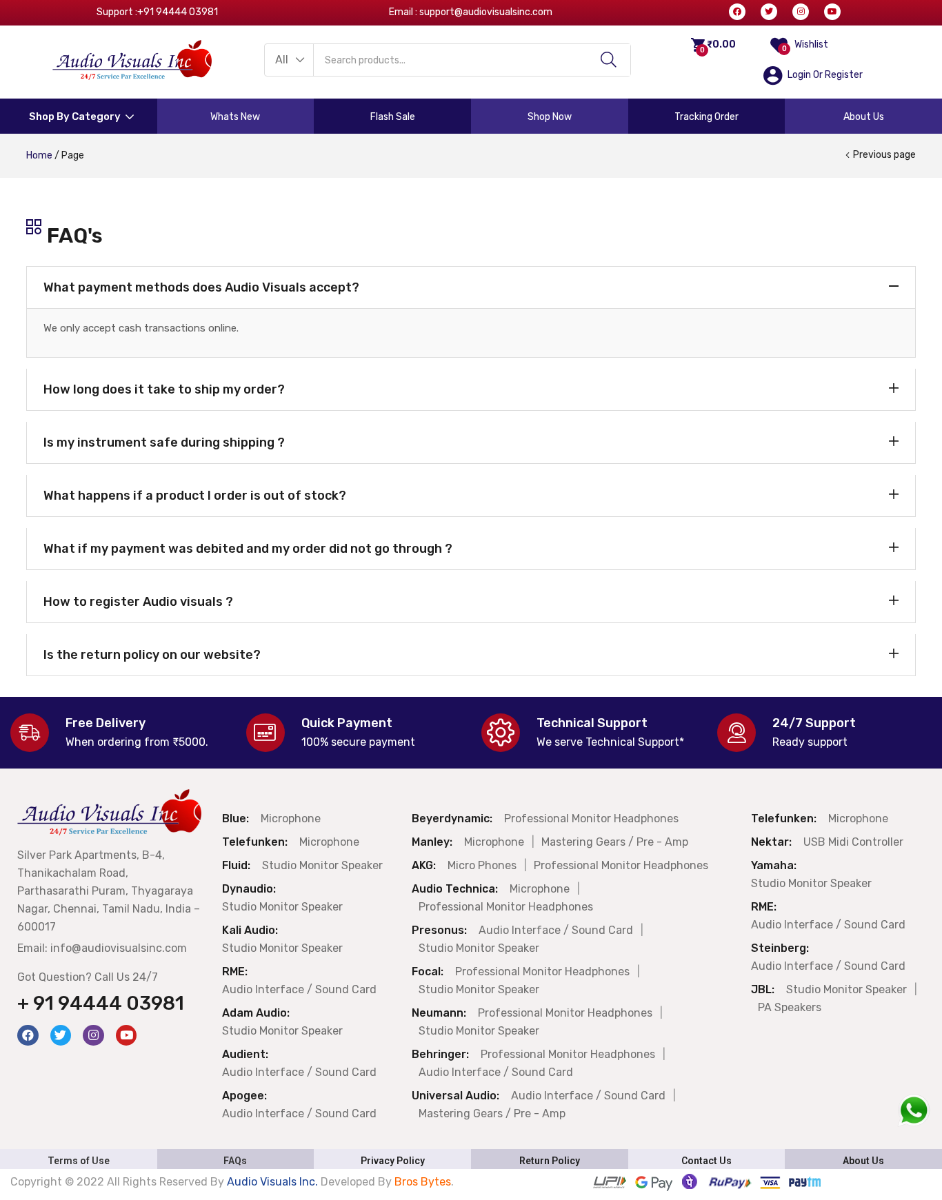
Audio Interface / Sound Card (299, 989)
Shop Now (550, 117)
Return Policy (549, 1160)
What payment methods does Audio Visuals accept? (201, 287)
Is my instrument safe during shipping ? (164, 442)
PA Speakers (789, 1007)
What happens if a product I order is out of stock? (194, 495)
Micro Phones (482, 865)
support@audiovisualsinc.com (485, 12)
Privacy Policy (393, 1160)
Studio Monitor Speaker (322, 865)
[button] (289, 60)
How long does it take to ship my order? (164, 389)
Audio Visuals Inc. (274, 1181)
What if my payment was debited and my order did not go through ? (247, 548)
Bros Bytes (422, 1181)
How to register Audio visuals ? (138, 601)
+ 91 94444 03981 (100, 1003)
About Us (863, 117)
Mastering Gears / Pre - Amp (614, 841)
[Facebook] (737, 11)
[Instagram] (800, 11)
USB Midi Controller (853, 841)
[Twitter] (769, 11)
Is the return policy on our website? (152, 654)
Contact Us (706, 1160)
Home (39, 155)
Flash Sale (392, 117)
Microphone (291, 818)
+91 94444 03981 (177, 12)
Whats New (235, 117)
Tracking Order (706, 117)
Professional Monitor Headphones (591, 818)
